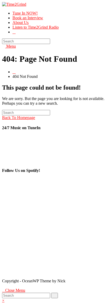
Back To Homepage (18, 117)
